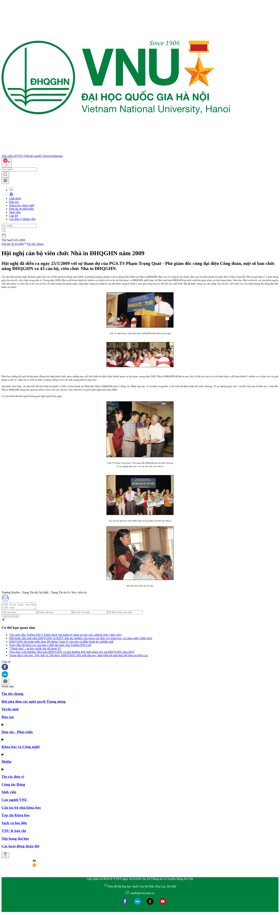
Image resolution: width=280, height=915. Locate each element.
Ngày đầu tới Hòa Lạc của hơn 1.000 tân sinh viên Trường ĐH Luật (50, 645)
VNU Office (23, 156)
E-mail (35, 156)
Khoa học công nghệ (21, 205)
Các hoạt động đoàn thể (20, 846)
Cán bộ (13, 215)
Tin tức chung (35, 244)
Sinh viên (15, 212)
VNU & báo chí (14, 831)
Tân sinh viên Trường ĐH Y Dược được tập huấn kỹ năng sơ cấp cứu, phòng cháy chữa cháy (65, 634)
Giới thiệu (15, 198)
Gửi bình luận (10, 616)
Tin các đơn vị (13, 777)
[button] (140, 667)
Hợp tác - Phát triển (17, 732)
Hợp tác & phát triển (21, 208)
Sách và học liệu (14, 823)
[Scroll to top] (5, 855)
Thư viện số (9, 156)
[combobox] (7, 162)
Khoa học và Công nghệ (21, 747)
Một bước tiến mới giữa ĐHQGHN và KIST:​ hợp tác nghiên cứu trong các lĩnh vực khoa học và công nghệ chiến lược (80, 638)
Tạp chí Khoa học (16, 815)
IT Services (46, 156)
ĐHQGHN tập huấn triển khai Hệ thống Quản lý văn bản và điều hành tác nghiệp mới (61, 641)
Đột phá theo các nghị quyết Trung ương (34, 701)
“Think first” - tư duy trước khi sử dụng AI (35, 648)
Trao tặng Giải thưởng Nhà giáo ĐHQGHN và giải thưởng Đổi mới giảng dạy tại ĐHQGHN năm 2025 (71, 652)
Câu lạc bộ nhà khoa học (21, 808)
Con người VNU (14, 800)
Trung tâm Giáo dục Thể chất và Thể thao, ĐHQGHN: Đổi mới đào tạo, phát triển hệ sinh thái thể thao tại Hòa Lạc (78, 655)
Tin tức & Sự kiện (13, 244)
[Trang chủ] (116, 152)
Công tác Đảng (13, 784)
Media (6, 762)
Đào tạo (14, 202)
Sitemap (58, 156)
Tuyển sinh (10, 709)
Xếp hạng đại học (15, 839)
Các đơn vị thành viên (22, 219)
